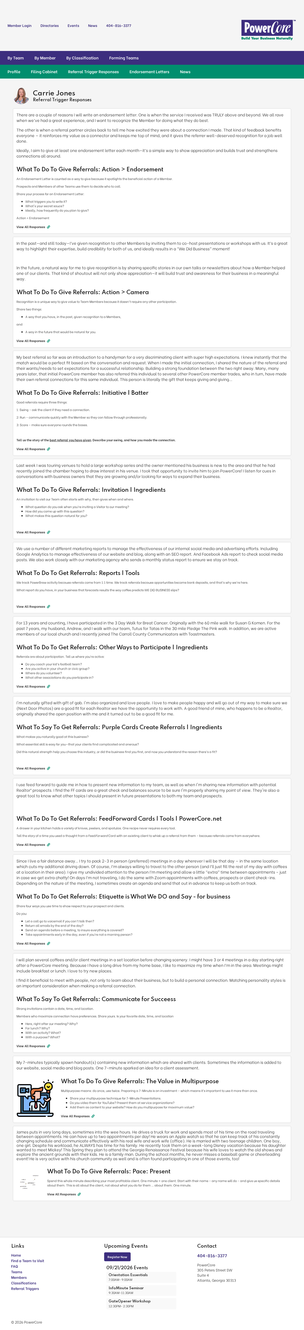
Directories (50, 25)
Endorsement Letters (149, 71)
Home (16, 1254)
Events (73, 25)
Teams (16, 1271)
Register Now (117, 1256)
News (92, 25)
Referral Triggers (25, 1288)
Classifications (23, 1282)
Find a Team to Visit (27, 1260)
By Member (45, 58)
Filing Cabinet (44, 71)
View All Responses (30, 227)
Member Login (20, 25)
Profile (14, 71)
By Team (16, 58)
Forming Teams (124, 58)
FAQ (14, 1266)
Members (19, 1277)
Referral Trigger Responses (93, 71)
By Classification (82, 58)
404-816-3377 (118, 25)
